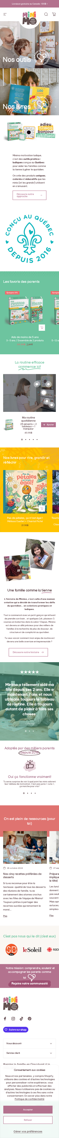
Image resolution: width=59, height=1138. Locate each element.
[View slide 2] (26, 439)
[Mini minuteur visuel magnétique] (36, 384)
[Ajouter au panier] (42, 327)
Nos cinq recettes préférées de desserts (22, 875)
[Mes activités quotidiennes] (51, 404)
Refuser (28, 1120)
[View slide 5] (37, 439)
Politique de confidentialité (29, 1099)
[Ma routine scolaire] (46, 401)
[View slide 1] (22, 439)
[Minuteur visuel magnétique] (48, 384)
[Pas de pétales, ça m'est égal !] (25, 492)
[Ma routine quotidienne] (43, 392)
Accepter (28, 1109)
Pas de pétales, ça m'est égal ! (25, 517)
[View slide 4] (33, 439)
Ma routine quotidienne (28, 419)
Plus (5, 916)
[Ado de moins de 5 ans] (25, 311)
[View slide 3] (29, 439)
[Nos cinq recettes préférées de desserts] (25, 847)
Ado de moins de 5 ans (25, 337)
